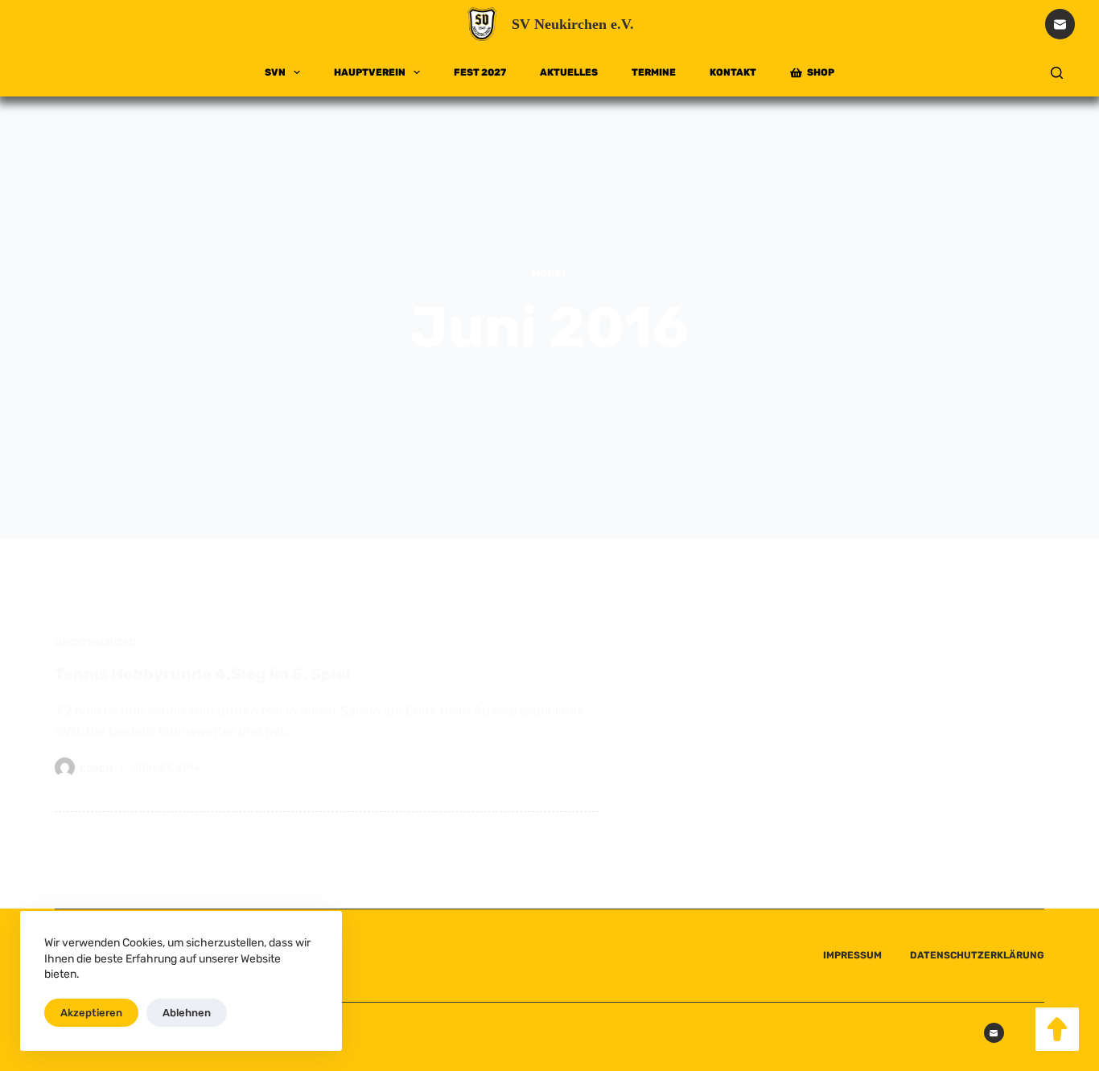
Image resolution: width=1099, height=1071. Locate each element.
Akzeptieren (91, 1013)
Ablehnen (187, 1013)
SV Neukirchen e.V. (573, 24)
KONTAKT (733, 72)
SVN (275, 72)
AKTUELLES (569, 72)
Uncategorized (96, 642)
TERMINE (654, 72)
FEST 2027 (480, 72)
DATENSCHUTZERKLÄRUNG (977, 955)
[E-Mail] (1060, 24)
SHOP (820, 72)
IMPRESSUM (852, 955)
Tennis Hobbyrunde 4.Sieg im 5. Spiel (203, 673)
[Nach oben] (1057, 1029)
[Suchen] (1057, 73)
